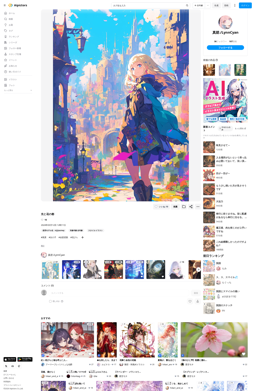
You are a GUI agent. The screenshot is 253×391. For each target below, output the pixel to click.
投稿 (226, 5)
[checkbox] (50, 301)
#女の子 (52, 237)
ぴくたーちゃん (10, 374)
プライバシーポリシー (12, 385)
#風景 (43, 237)
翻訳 (43, 246)
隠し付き (56, 301)
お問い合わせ (9, 378)
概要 (5, 371)
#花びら (74, 237)
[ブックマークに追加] (184, 207)
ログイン (245, 5)
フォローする (225, 47)
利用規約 (7, 381)
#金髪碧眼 (63, 237)
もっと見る (239, 128)
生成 (216, 5)
